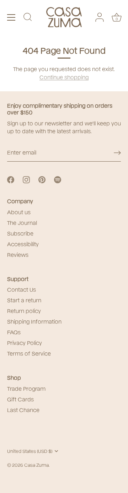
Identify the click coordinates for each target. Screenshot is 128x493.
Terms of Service (29, 353)
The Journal (22, 222)
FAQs (14, 332)
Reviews (17, 254)
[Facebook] (10, 178)
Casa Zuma (36, 464)
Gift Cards (20, 399)
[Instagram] (26, 178)
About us (19, 211)
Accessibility (23, 243)
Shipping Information (34, 321)
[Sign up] (117, 152)
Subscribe (20, 233)
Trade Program (26, 388)
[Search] (28, 18)
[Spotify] (57, 178)
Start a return (24, 300)
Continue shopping (64, 77)
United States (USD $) (29, 451)
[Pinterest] (42, 178)
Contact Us (21, 289)
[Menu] (11, 17)
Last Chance (23, 409)
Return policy (24, 310)
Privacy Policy (24, 342)
